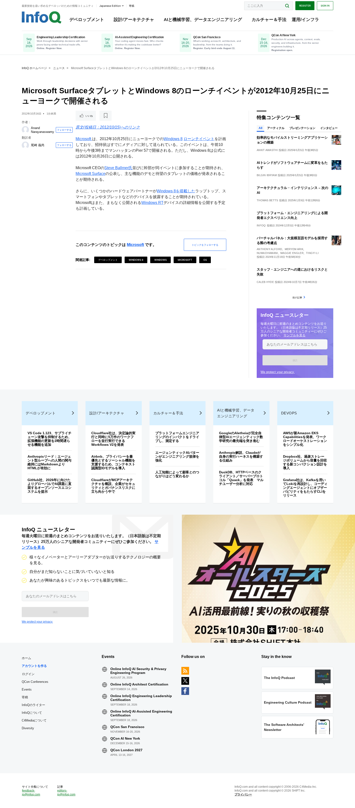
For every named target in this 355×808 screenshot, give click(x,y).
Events (27, 689)
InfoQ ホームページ (34, 68)
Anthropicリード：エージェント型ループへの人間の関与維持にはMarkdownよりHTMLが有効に (49, 462)
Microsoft (84, 139)
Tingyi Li (312, 253)
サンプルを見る (294, 335)
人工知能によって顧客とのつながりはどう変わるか (177, 474)
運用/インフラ (305, 19)
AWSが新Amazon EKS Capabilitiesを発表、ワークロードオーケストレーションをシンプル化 (305, 439)
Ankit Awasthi (267, 150)
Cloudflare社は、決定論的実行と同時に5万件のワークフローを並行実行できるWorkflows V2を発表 (113, 439)
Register (305, 5)
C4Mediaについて (34, 720)
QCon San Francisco (127, 727)
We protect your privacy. (278, 372)
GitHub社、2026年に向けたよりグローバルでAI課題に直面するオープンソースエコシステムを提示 (49, 485)
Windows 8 (173, 139)
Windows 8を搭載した (176, 191)
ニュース (59, 68)
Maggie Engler (292, 253)
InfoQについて (32, 712)
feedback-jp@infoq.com (31, 792)
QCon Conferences (35, 682)
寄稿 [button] (131, 5)
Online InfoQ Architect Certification (139, 684)
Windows (160, 259)
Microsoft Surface (90, 174)
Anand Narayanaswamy (42, 130)
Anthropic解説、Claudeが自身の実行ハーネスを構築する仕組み (241, 456)
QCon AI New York (125, 738)
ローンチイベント (199, 139)
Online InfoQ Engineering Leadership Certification (141, 698)
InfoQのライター (33, 705)
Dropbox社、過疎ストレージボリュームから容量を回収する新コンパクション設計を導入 (305, 462)
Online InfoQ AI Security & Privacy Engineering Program (138, 671)
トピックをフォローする (205, 244)
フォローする (64, 129)
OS (205, 259)
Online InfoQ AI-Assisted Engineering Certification (141, 713)
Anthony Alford (269, 249)
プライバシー (243, 794)
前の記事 (297, 297)
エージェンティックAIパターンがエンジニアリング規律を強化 (177, 456)
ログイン (28, 674)
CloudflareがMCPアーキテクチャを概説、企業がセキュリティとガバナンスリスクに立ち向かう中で (113, 485)
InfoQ (261, 225)
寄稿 (25, 697)
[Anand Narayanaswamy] (25, 129)
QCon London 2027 (126, 750)
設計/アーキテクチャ (134, 19)
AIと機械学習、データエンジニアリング (203, 19)
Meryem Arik (294, 249)
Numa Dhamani (267, 253)
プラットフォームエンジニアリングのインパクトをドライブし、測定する (177, 437)
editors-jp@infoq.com (66, 792)
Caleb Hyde (265, 282)
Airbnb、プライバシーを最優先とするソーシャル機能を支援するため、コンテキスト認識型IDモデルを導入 (113, 462)
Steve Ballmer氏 (118, 168)
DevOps (289, 413)
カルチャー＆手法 (269, 19)
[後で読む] (105, 116)
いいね (89, 115)
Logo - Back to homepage (42, 17)
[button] (295, 360)
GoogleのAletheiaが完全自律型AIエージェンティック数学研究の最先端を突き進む (241, 437)
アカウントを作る (34, 666)
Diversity (28, 728)
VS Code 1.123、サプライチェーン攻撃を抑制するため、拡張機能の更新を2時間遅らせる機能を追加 (49, 439)
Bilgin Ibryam (267, 175)
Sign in (325, 5)
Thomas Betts (267, 200)
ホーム (26, 658)
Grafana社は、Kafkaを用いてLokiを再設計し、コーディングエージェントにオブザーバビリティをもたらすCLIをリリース (305, 487)
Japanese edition (110, 5)
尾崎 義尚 (37, 145)
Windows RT (152, 203)
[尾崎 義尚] (25, 145)
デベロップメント (86, 19)
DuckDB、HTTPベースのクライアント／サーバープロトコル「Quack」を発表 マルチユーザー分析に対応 (241, 478)
